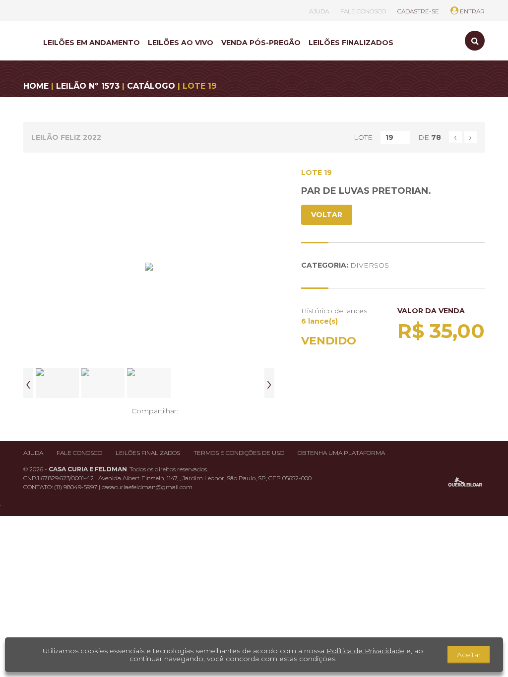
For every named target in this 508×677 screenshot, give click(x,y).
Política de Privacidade (365, 650)
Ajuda (33, 452)
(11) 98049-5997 (76, 487)
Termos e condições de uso (238, 452)
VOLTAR (326, 214)
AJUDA (319, 11)
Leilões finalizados (148, 452)
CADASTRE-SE (418, 11)
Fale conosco (79, 452)
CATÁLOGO (151, 86)
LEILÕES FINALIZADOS (351, 42)
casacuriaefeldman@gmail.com (147, 487)
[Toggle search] (475, 41)
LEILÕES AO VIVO (180, 42)
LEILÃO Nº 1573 (88, 86)
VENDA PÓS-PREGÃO (261, 42)
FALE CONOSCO (363, 11)
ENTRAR (471, 11)
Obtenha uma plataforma (341, 452)
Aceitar (469, 654)
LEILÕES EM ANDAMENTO (91, 42)
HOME (36, 86)
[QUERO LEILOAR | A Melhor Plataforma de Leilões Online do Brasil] (465, 482)
